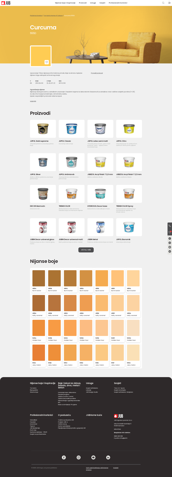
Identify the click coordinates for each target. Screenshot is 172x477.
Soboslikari (33, 420)
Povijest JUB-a (63, 422)
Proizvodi (83, 3)
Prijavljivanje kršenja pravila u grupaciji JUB (71, 428)
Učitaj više (86, 250)
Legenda (33, 101)
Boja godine (34, 390)
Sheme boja (34, 392)
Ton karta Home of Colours (53, 16)
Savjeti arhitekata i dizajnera (123, 392)
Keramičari (33, 424)
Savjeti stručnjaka (120, 390)
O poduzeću (64, 415)
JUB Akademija (35, 428)
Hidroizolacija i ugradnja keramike (69, 400)
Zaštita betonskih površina (67, 398)
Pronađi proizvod (97, 73)
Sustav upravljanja (64, 426)
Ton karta (33, 388)
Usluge (93, 3)
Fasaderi (33, 422)
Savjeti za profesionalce (38, 434)
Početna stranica (36, 16)
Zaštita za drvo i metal (65, 396)
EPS (59, 402)
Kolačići (115, 468)
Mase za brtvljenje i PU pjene (67, 404)
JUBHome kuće (94, 415)
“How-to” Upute (119, 388)
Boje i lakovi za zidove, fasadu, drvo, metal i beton (69, 385)
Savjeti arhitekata (92, 388)
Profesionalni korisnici (118, 3)
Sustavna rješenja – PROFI (38, 432)
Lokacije (88, 390)
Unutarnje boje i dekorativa (67, 392)
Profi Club (33, 430)
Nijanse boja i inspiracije (65, 3)
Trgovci (32, 426)
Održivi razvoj (62, 424)
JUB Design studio (92, 392)
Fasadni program (63, 394)
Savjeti (102, 3)
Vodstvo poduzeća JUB (66, 420)
